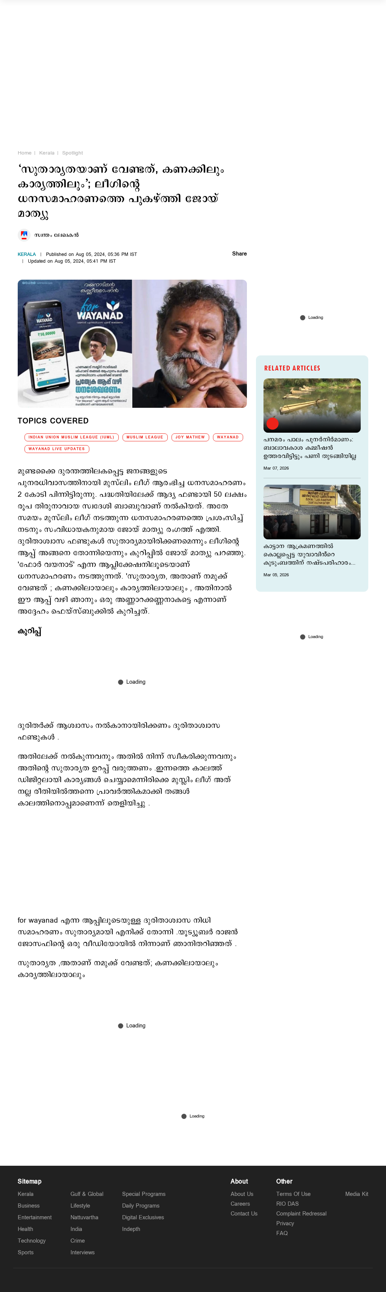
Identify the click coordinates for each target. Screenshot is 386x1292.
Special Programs (143, 1194)
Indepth (131, 1229)
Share (239, 254)
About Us (242, 1194)
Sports (26, 1253)
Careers (240, 1204)
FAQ (282, 1233)
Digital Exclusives (143, 1218)
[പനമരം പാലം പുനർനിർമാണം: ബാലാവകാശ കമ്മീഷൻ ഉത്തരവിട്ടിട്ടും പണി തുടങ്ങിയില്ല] (312, 405)
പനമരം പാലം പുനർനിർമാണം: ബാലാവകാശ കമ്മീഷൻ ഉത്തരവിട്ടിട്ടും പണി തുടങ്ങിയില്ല (309, 448)
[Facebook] (211, 1280)
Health (25, 1229)
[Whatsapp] (157, 1280)
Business (29, 1206)
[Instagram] (193, 1280)
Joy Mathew (190, 437)
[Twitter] (175, 1280)
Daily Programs (140, 1206)
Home (25, 153)
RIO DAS (287, 1204)
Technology (32, 1241)
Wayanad (228, 437)
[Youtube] (228, 1280)
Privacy (285, 1224)
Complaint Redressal (301, 1214)
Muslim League (145, 437)
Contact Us (244, 1214)
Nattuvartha (84, 1218)
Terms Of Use (293, 1194)
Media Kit (356, 1194)
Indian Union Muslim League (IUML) (72, 437)
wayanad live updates (57, 449)
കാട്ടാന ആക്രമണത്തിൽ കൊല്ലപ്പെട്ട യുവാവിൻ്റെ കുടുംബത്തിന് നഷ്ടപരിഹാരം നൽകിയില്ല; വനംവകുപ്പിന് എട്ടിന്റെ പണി (307, 554)
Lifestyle (80, 1206)
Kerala (47, 153)
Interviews (82, 1253)
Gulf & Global (86, 1194)
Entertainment (35, 1218)
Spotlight (72, 153)
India (76, 1229)
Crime (77, 1241)
